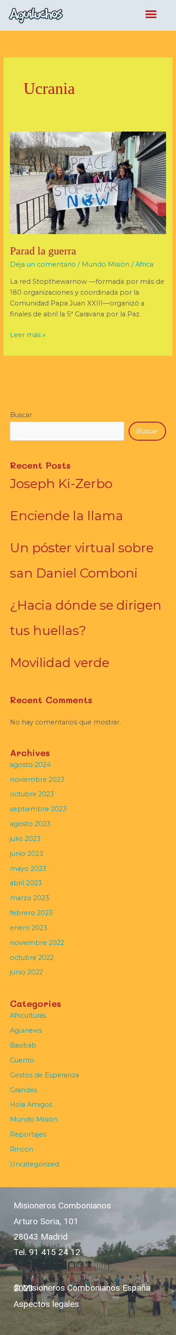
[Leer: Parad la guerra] (88, 182)
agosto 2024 (30, 765)
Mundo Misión (106, 264)
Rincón (21, 1149)
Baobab (23, 1045)
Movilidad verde (59, 662)
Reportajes (28, 1134)
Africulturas (28, 1015)
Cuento (22, 1060)
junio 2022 (26, 972)
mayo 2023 (28, 869)
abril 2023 (26, 883)
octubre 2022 (32, 958)
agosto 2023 (30, 824)
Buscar (21, 415)
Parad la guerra (43, 251)
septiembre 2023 (38, 809)
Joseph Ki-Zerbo (61, 483)
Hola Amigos (31, 1104)
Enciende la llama (66, 515)
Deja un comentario (43, 264)
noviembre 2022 (37, 943)
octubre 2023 (32, 794)
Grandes (23, 1090)
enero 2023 (28, 928)
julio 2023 (25, 839)
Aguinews (26, 1030)
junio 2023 (26, 854)
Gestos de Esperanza (44, 1075)
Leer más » (28, 334)
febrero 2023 (31, 913)
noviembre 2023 (37, 780)
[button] (151, 14)
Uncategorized (34, 1164)
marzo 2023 (29, 898)
